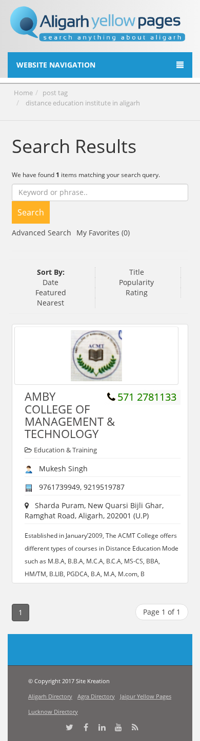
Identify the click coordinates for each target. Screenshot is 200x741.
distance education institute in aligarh (83, 102)
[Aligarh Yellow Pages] (98, 28)
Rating (137, 292)
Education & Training (65, 449)
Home (23, 92)
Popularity (136, 282)
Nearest (50, 303)
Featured (50, 292)
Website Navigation (55, 65)
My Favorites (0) (103, 232)
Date (50, 282)
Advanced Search (41, 232)
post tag (55, 92)
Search (30, 212)
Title (136, 272)
